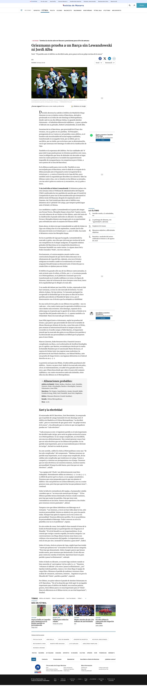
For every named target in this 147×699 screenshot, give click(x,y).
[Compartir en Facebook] (100, 59)
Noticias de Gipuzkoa (69, 669)
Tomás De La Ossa (58, 623)
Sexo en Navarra (63, 639)
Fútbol (79, 598)
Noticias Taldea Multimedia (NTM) (54, 670)
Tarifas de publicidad (86, 670)
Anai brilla (50, 639)
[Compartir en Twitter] (104, 59)
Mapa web (83, 669)
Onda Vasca (66, 670)
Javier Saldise (99, 625)
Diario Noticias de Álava (52, 669)
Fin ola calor (37, 639)
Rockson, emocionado (99, 639)
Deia (47, 667)
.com (33, 659)
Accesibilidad (93, 679)
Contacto (45, 659)
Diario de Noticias (68, 667)
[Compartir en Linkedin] (109, 59)
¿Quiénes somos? (110, 659)
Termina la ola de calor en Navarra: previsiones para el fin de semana (64, 41)
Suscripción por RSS (103, 669)
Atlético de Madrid (44, 598)
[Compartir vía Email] (114, 59)
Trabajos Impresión (103, 667)
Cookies (80, 679)
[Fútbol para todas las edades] (63, 610)
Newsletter (70, 659)
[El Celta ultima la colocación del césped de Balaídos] (106, 610)
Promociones (57, 659)
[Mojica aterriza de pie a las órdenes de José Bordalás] (84, 610)
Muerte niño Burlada (57, 643)
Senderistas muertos (81, 639)
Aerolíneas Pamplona (90, 643)
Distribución (84, 667)
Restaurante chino (39, 643)
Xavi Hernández (71, 598)
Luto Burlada (73, 643)
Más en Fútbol (38, 603)
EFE (32, 59)
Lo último (93, 210)
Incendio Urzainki (39, 648)
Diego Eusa (34, 627)
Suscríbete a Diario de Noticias (89, 659)
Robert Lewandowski (58, 598)
